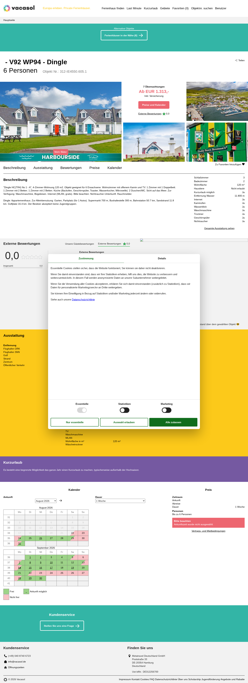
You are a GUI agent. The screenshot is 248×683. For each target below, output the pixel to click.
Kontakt (136, 679)
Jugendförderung (210, 679)
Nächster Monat (60, 500)
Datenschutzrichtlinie (166, 679)
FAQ (152, 679)
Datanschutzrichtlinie (83, 299)
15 (30, 567)
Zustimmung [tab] (86, 258)
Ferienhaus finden (113, 8)
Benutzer (220, 8)
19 (72, 567)
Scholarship (194, 679)
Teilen (241, 60)
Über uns (183, 679)
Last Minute (134, 8)
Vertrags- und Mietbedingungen (208, 531)
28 (19, 578)
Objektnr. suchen (202, 8)
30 (40, 578)
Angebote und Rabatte (233, 679)
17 (51, 567)
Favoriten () (180, 8)
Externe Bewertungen (149, 113)
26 (40, 538)
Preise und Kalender (154, 105)
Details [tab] (162, 258)
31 (19, 543)
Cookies (144, 679)
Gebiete (165, 8)
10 (51, 562)
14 (19, 567)
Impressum (125, 679)
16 (40, 567)
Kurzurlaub (151, 8)
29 (30, 578)
